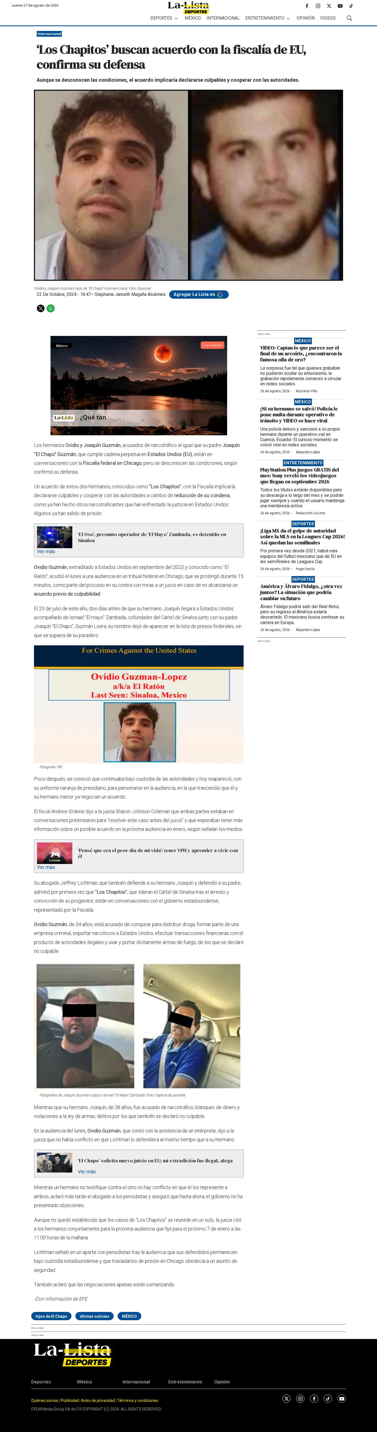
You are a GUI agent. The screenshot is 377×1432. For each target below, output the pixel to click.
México (193, 18)
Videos (328, 18)
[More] (176, 18)
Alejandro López (308, 452)
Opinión (306, 18)
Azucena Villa (306, 391)
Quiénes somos (44, 1400)
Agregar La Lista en (195, 294)
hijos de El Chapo (51, 1316)
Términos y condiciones (137, 1400)
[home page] (188, 7)
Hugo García (305, 569)
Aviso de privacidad (98, 1400)
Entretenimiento (264, 18)
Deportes (161, 18)
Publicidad (70, 1400)
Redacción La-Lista (310, 513)
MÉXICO (129, 1316)
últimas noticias (94, 1316)
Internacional (223, 18)
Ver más (46, 551)
